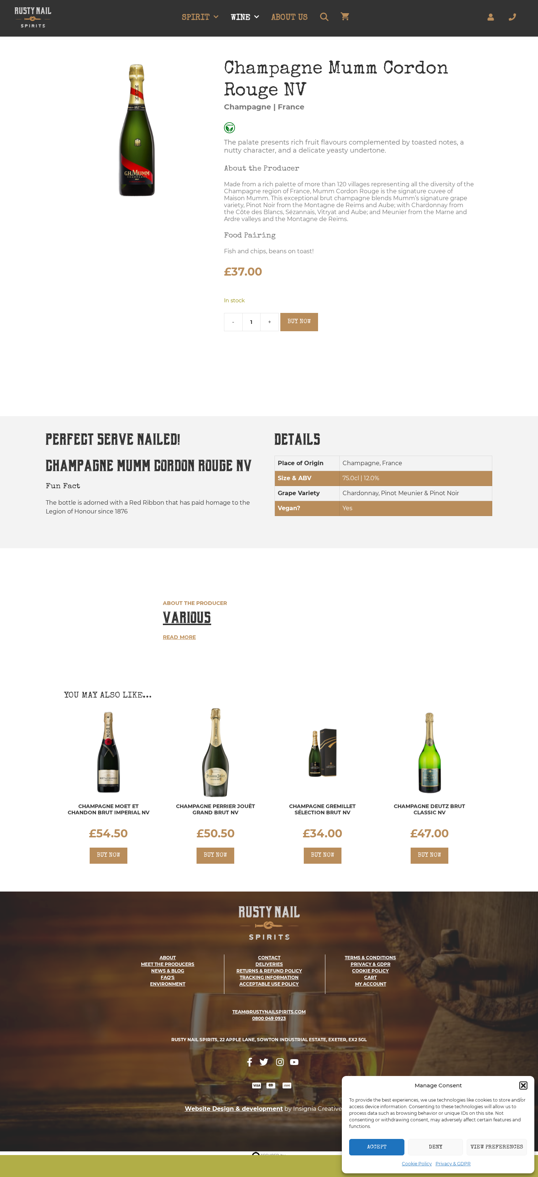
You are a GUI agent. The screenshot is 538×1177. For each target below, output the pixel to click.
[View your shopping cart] (345, 18)
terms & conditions (370, 957)
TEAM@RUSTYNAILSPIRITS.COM (269, 1012)
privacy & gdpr (371, 964)
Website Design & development (234, 1108)
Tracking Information (269, 977)
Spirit (196, 18)
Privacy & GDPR (453, 1163)
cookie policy (370, 971)
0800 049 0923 (269, 1018)
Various (187, 617)
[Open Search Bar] (324, 18)
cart (370, 977)
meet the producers (167, 964)
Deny (435, 1147)
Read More (179, 637)
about (168, 957)
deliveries (269, 964)
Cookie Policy (417, 1163)
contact (269, 957)
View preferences (497, 1147)
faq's (168, 977)
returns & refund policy (269, 971)
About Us (289, 18)
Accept (376, 1147)
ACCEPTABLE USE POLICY (269, 984)
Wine (240, 18)
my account (370, 984)
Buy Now (299, 322)
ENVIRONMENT (167, 984)
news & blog (167, 971)
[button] (523, 1085)
